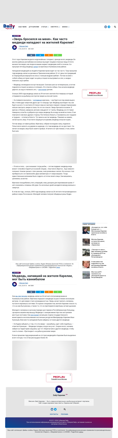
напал (35, 67)
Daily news (22, 27)
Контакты (54, 414)
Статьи (44, 27)
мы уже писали (21, 296)
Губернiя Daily (23, 46)
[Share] (57, 55)
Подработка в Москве (95, 94)
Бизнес (65, 27)
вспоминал (37, 100)
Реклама (64, 414)
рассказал (42, 90)
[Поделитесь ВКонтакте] (31, 55)
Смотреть (54, 27)
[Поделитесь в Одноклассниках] (49, 55)
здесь (58, 267)
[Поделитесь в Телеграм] (40, 55)
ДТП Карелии (34, 27)
